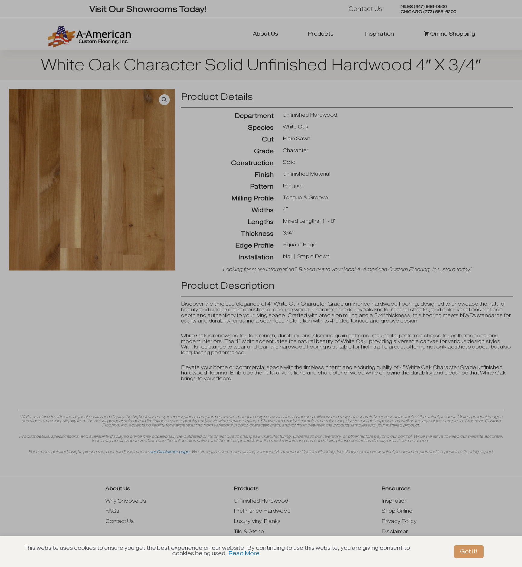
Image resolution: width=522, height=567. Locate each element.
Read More (243, 553)
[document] (261, 283)
